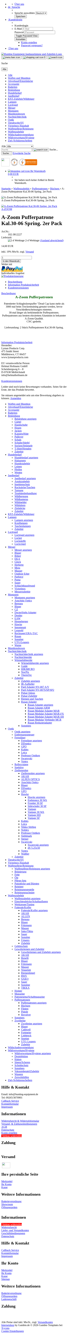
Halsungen (20, 460)
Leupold (19, 630)
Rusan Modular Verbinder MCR (44, 719)
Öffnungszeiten (9, 1207)
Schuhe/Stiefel (22, 442)
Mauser (18, 570)
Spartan (25, 1038)
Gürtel (18, 421)
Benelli (25, 958)
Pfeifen (18, 469)
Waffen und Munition (19, 78)
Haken (18, 1059)
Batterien (12, 87)
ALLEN (25, 916)
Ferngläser (20, 737)
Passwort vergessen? (32, 45)
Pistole (24, 1011)
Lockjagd (13, 104)
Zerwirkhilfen (22, 1077)
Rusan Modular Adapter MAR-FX (46, 713)
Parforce (19, 576)
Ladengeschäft (9, 1299)
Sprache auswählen (25, 13)
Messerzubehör (22, 591)
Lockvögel (20, 544)
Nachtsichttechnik (17, 116)
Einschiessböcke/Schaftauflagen (31, 901)
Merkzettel (6, 1181)
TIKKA (25, 987)
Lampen (12, 101)
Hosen (18, 427)
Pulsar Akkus (28, 692)
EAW (17, 618)
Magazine (20, 993)
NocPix (25, 672)
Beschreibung (15, 281)
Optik (11, 119)
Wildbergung (21, 496)
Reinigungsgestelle (24, 889)
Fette (17, 874)
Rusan (18, 636)
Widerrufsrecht (9, 1227)
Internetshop (7, 1325)
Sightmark (26, 835)
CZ (16, 609)
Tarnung (19, 490)
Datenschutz (7, 1129)
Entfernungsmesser (24, 734)
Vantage (32, 809)
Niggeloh (26, 970)
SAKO (25, 978)
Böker (18, 555)
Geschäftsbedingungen (13, 1233)
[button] (14, 7)
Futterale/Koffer (23, 907)
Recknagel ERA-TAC (26, 633)
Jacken (18, 430)
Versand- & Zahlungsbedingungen (19, 1123)
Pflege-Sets (20, 880)
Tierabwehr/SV (16, 122)
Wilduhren (20, 505)
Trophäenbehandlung (26, 493)
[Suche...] (41, 150)
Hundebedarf (15, 93)
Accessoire (13, 84)
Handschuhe (21, 424)
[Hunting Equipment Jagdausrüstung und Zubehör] (31, 54)
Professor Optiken (30, 755)
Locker (18, 538)
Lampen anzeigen (24, 520)
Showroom (7, 1204)
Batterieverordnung (11, 1201)
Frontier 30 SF (35, 803)
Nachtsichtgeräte (23, 657)
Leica (24, 752)
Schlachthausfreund (25, 585)
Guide (24, 666)
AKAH (25, 776)
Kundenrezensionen (18, 287)
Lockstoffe (20, 541)
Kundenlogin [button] (15, 19)
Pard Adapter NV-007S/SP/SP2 (37, 690)
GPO (24, 746)
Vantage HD (34, 815)
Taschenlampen (23, 526)
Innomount (20, 627)
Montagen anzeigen (25, 597)
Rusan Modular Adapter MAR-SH (46, 716)
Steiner (24, 838)
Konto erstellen (29, 42)
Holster (18, 990)
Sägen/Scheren (22, 1062)
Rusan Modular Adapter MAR (44, 710)
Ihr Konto (6, 1184)
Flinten (24, 1008)
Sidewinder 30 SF (37, 806)
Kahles (24, 749)
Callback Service (10, 1100)
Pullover (19, 436)
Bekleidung (14, 90)
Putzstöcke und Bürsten (27, 883)
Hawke (18, 624)
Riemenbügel (28, 973)
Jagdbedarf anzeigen (25, 478)
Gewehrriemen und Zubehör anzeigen (41, 952)
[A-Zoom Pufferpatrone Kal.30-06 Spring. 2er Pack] (29, 206)
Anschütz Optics (23, 600)
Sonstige (19, 639)
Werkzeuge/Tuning (24, 904)
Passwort (19, 32)
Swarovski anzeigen (38, 844)
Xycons (5, 1328)
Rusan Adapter (29, 701)
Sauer (17, 582)
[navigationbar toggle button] (11, 57)
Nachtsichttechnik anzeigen (29, 654)
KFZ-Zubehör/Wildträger (21, 98)
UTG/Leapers (22, 642)
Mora (17, 567)
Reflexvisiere (21, 764)
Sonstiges (26, 725)
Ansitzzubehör (22, 481)
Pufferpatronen (22, 999)
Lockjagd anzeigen (24, 535)
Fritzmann (26, 925)
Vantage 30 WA (36, 812)
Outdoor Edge (22, 573)
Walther (25, 853)
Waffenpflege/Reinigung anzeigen (32, 868)
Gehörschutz (21, 946)
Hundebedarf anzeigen (26, 457)
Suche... (54, 149)
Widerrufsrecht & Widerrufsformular (20, 1121)
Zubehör (19, 451)
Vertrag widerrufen (12, 1135)
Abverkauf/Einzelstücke (20, 81)
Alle (10, 75)
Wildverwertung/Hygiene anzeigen (33, 1053)
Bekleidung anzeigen (25, 418)
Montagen (13, 110)
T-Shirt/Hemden (23, 448)
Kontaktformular (10, 1103)
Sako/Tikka (27, 931)
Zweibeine (20, 1020)
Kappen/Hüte (22, 433)
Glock (18, 561)
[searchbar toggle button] (55, 57)
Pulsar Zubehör (29, 695)
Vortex (24, 761)
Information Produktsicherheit (23, 284)
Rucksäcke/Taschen (25, 487)
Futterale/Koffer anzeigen (34, 910)
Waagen (19, 1074)
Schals (18, 439)
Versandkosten (45, 1322)
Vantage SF (34, 818)
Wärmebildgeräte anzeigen (35, 663)
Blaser (18, 552)
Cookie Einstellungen (12, 1331)
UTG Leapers (28, 1041)
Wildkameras (21, 499)
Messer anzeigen (23, 549)
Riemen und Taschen (32, 698)
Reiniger (19, 886)
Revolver (26, 1014)
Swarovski (26, 758)
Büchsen (25, 1005)
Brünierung (20, 871)
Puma (17, 579)
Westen (18, 472)
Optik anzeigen (22, 731)
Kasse (4, 1187)
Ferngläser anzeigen (31, 740)
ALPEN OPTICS (30, 779)
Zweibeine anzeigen (31, 1023)
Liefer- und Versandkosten (15, 1230)
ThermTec (26, 675)
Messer (11, 107)
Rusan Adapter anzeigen (40, 704)
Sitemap (5, 1279)
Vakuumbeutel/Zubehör (27, 1071)
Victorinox (20, 588)
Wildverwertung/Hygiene (21, 137)
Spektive (19, 767)
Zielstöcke (20, 508)
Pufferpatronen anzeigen (34, 1002)
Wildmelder (21, 502)
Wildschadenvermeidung (21, 134)
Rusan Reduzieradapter (40, 722)
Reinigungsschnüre (24, 892)
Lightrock (26, 1035)
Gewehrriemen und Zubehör (29, 949)
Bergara (19, 603)
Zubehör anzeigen (30, 681)
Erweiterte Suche (22, 153)
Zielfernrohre (21, 770)
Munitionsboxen (16, 113)
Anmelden (15, 398)
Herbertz (19, 564)
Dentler (18, 615)
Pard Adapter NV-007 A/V (35, 687)
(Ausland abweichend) (52, 240)
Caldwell (26, 1029)
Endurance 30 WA (37, 800)
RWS (24, 976)
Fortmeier (26, 1032)
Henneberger (21, 621)
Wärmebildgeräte (23, 660)
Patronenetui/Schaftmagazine (30, 996)
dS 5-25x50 (34, 847)
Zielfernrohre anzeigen (33, 773)
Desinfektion (21, 1056)
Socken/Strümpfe (24, 445)
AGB (4, 1126)
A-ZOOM (6, 209)
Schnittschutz (21, 1065)
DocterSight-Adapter (25, 612)
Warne (18, 645)
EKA (17, 558)
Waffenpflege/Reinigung (21, 128)
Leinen (18, 466)
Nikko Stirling (28, 827)
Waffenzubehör (16, 131)
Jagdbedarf (13, 96)
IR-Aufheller (27, 684)
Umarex (25, 940)
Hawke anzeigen (36, 797)
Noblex (25, 830)
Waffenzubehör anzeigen (27, 898)
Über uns (19, 4)
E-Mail (18, 28)
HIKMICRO (28, 669)
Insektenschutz (22, 484)
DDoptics (26, 743)
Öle (16, 877)
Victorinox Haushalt (18, 125)
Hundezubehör (22, 463)
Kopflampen (21, 523)
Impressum (7, 1106)
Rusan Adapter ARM (39, 707)
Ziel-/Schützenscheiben (20, 140)
